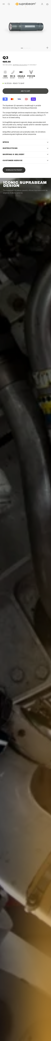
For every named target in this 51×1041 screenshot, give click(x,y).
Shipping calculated (20, 65)
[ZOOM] (47, 47)
